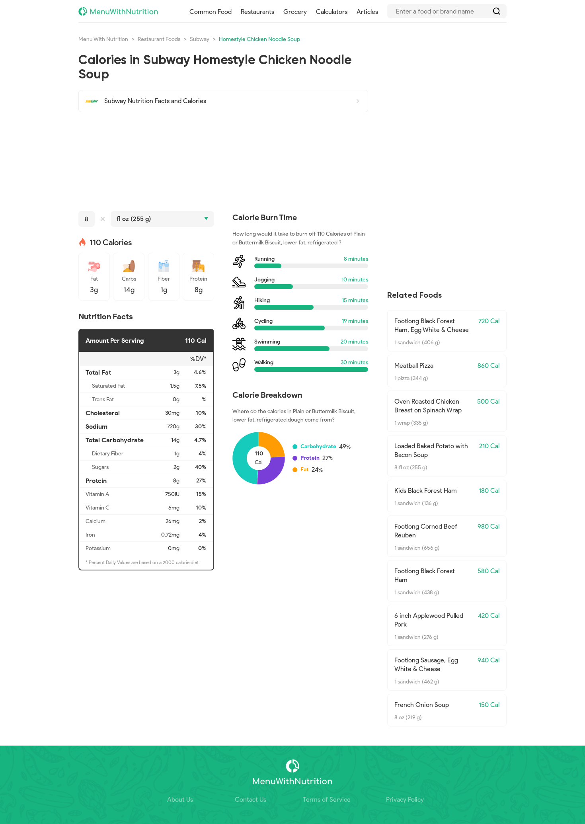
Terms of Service (327, 799)
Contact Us (250, 799)
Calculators (331, 12)
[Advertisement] (223, 161)
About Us (180, 799)
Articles (367, 12)
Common (210, 12)
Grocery (295, 12)
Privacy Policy (405, 799)
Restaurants (257, 12)
